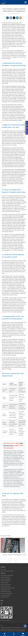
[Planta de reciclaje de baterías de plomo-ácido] (13, 552)
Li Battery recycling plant (5, 577)
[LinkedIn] (27, 125)
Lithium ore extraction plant (6, 584)
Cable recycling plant (4, 582)
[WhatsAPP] (27, 130)
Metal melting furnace (5, 596)
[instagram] (27, 127)
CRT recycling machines (5, 586)
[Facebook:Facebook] (27, 122)
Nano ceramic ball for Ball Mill (6, 593)
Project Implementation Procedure (7, 571)
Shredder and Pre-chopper (5, 591)
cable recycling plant (8, 452)
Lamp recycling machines (5, 595)
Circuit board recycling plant (6, 579)
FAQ (1, 604)
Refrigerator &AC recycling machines (8, 587)
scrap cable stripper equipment (14, 470)
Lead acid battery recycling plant (7, 575)
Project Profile (3, 569)
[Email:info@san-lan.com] (27, 133)
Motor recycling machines (5, 589)
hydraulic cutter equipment (11, 86)
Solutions (3, 567)
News (2, 600)
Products (3, 573)
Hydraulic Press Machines (5, 580)
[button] (16, 560)
